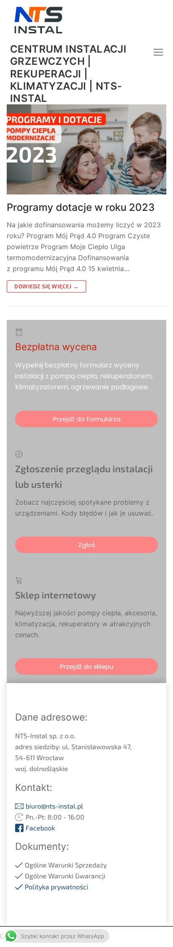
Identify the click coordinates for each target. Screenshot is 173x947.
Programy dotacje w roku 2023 (81, 207)
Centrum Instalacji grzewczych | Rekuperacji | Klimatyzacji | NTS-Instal (68, 73)
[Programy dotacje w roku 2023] (86, 149)
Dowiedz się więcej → (46, 286)
